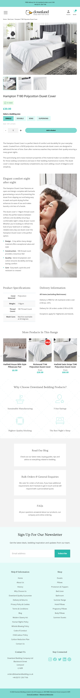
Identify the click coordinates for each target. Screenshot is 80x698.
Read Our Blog (40, 450)
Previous (1, 356)
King (31, 118)
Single (8, 118)
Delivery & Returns (20, 600)
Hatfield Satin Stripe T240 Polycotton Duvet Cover (65, 365)
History (20, 587)
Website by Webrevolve (46, 694)
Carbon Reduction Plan (20, 639)
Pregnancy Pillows (60, 609)
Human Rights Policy (20, 622)
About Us (20, 582)
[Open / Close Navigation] (5, 12)
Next (78, 356)
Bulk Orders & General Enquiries (40, 476)
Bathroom (60, 595)
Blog (20, 613)
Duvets (59, 578)
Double (20, 118)
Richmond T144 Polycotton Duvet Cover (40, 365)
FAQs (40, 505)
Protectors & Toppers (59, 587)
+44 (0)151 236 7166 (40, 4)
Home (5, 19)
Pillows (59, 582)
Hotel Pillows (60, 604)
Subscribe (62, 553)
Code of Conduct (20, 630)
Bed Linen (11, 19)
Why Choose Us (20, 591)
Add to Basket (51, 130)
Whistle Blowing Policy (20, 626)
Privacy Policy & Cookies (20, 604)
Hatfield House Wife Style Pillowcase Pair (14, 365)
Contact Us (20, 644)
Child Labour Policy (20, 635)
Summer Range (60, 600)
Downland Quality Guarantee (20, 595)
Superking (43, 118)
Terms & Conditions (20, 609)
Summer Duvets (59, 617)
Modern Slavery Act (20, 617)
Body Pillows (60, 613)
